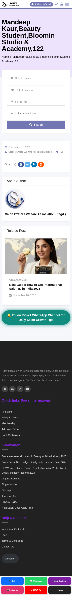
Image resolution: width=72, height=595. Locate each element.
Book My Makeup (11, 435)
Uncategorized (18, 279)
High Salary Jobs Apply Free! (17, 507)
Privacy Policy (9, 501)
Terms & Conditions (12, 540)
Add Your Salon (10, 429)
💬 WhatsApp (36, 581)
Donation (10, 558)
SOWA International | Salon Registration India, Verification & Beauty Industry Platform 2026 (34, 470)
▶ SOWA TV (36, 590)
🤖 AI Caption (60, 581)
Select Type (21, 101)
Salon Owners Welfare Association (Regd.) (30, 151)
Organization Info (11, 478)
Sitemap (6, 490)
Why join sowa (10, 417)
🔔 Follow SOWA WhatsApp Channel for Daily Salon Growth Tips (36, 318)
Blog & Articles (10, 484)
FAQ (4, 534)
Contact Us (8, 546)
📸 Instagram (12, 590)
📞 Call (12, 581)
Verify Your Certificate (13, 529)
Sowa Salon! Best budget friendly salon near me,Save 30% (34, 462)
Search (38, 124)
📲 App (59, 590)
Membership (8, 423)
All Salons (7, 411)
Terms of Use (9, 496)
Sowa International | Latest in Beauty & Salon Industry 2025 (34, 456)
